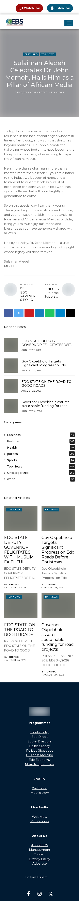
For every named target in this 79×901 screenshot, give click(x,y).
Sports (40, 460)
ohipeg (14, 584)
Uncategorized (40, 473)
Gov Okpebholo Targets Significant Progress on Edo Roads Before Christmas (43, 365)
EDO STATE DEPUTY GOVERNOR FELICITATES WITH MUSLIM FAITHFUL (47, 345)
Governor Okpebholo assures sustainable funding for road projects (45, 406)
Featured (31, 54)
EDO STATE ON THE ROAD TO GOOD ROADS (46, 384)
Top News (48, 54)
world (40, 479)
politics (40, 454)
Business (40, 435)
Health (40, 447)
